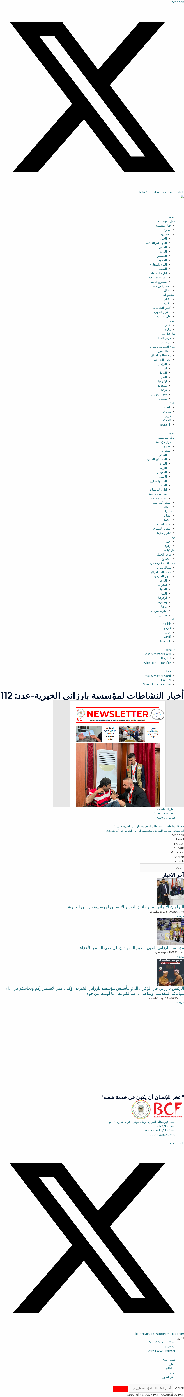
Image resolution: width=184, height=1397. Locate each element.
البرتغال (162, 364)
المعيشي (161, 256)
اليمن (163, 377)
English (165, 407)
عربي (168, 416)
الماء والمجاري (158, 264)
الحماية (162, 260)
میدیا (172, 321)
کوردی (167, 411)
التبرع (180, 1338)
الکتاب (167, 299)
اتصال (167, 290)
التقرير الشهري (162, 312)
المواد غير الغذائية (156, 243)
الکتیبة (167, 303)
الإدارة (167, 230)
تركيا (164, 390)
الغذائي (162, 238)
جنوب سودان (159, 394)
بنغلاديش (161, 385)
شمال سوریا (164, 351)
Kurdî (167, 420)
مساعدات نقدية (157, 277)
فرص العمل (164, 338)
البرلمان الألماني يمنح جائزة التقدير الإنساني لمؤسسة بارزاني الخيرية (126, 906)
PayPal (166, 658)
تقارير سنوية (164, 316)
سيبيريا (162, 398)
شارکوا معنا (168, 333)
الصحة (163, 269)
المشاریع (166, 234)
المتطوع (166, 342)
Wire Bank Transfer (157, 662)
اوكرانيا (162, 381)
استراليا (162, 368)
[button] (92, 835)
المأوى (163, 247)
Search (179, 857)
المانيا (163, 372)
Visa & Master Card (158, 654)
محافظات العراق (161, 355)
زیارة (168, 329)
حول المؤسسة (166, 221)
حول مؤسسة (163, 225)
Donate (170, 650)
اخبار (168, 325)
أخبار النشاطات (162, 308)
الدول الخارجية (162, 359)
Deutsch (165, 424)
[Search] (120, 1389)
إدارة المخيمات (158, 273)
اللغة (172, 403)
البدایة (171, 217)
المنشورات (168, 295)
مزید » (180, 916)
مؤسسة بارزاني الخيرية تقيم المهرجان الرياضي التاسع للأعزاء (132, 947)
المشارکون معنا (161, 286)
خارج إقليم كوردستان (162, 346)
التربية (163, 251)
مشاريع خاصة (158, 282)
